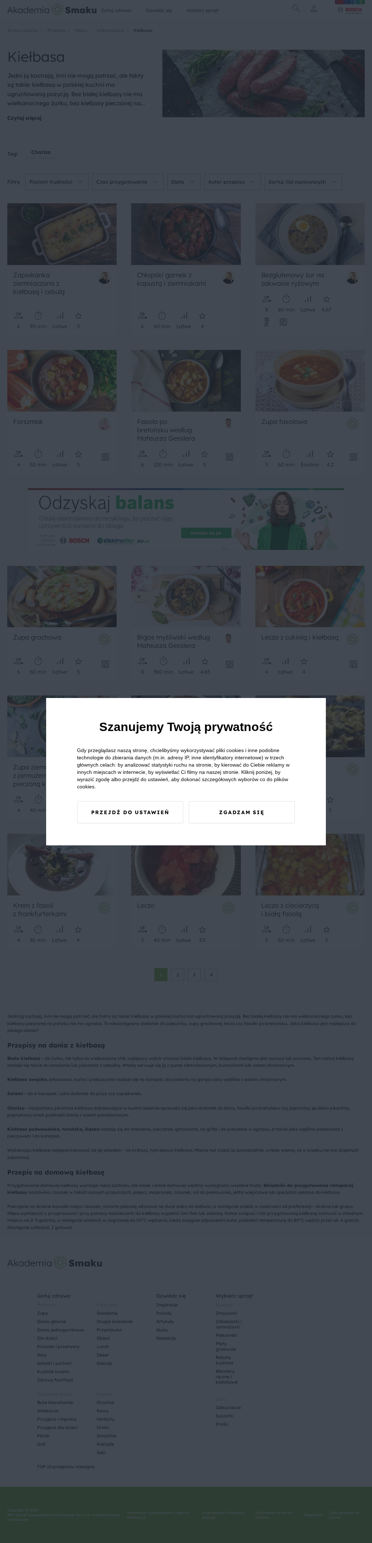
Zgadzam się (241, 812)
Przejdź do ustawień (130, 812)
